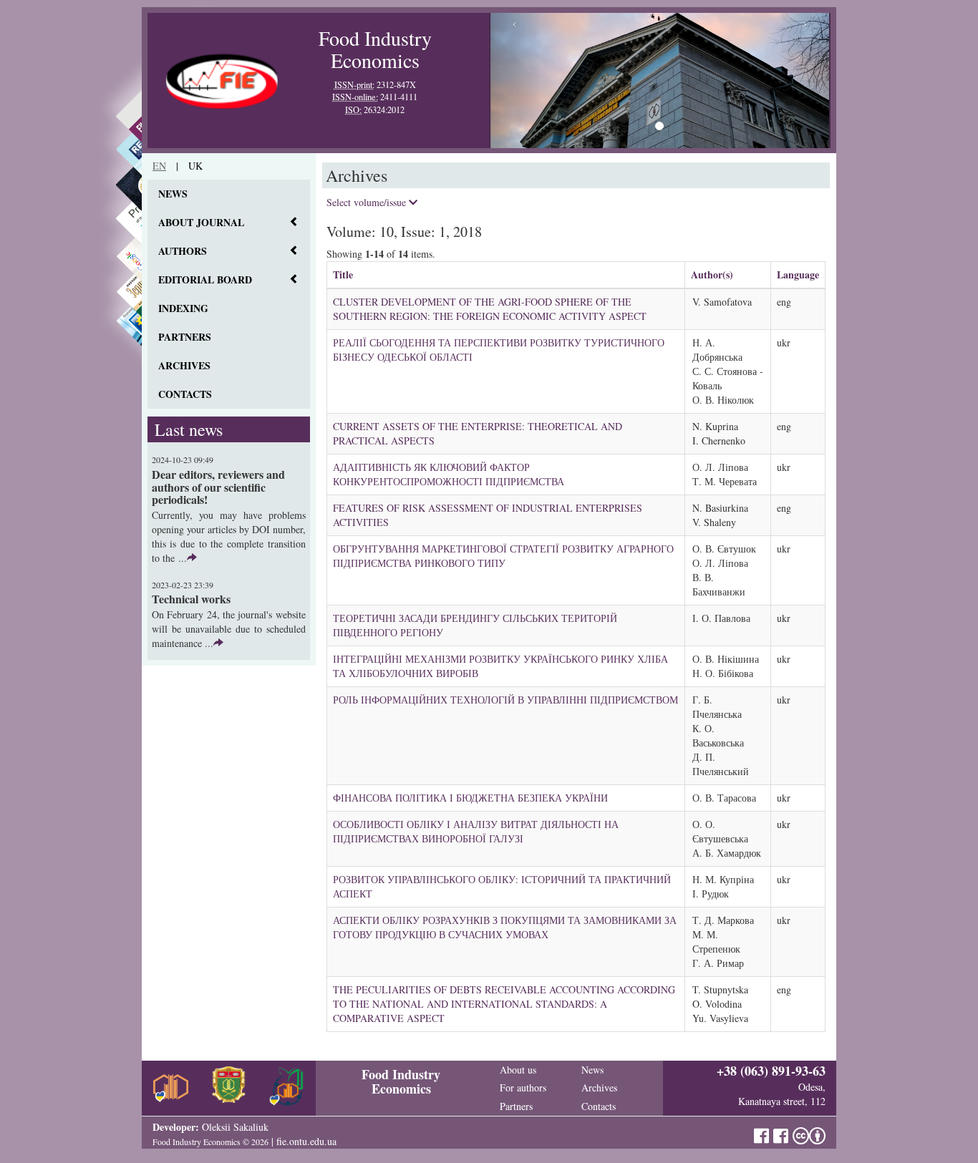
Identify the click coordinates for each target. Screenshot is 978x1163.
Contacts (185, 394)
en (159, 165)
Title (343, 274)
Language (798, 274)
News (173, 193)
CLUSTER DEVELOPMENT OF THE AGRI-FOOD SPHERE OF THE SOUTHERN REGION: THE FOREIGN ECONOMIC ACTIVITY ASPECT (490, 309)
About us (518, 1069)
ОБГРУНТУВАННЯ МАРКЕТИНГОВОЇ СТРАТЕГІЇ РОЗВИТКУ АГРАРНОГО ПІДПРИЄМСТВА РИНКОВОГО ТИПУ (503, 556)
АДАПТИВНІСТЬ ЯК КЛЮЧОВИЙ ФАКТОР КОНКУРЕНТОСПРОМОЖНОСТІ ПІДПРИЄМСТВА (448, 474)
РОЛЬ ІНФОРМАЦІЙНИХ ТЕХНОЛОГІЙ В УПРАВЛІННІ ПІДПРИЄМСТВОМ (505, 699)
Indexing (183, 308)
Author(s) (712, 274)
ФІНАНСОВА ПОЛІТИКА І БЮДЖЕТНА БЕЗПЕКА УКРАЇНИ (470, 797)
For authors (523, 1087)
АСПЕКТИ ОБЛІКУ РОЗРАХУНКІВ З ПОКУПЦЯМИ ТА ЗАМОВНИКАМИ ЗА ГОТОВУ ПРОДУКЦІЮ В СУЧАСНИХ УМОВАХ (505, 927)
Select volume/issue (367, 202)
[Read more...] (192, 558)
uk (195, 165)
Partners (184, 336)
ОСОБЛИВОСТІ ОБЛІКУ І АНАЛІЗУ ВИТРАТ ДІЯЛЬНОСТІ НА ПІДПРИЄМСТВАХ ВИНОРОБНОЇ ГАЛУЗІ (476, 831)
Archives (184, 365)
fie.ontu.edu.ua (306, 1141)
